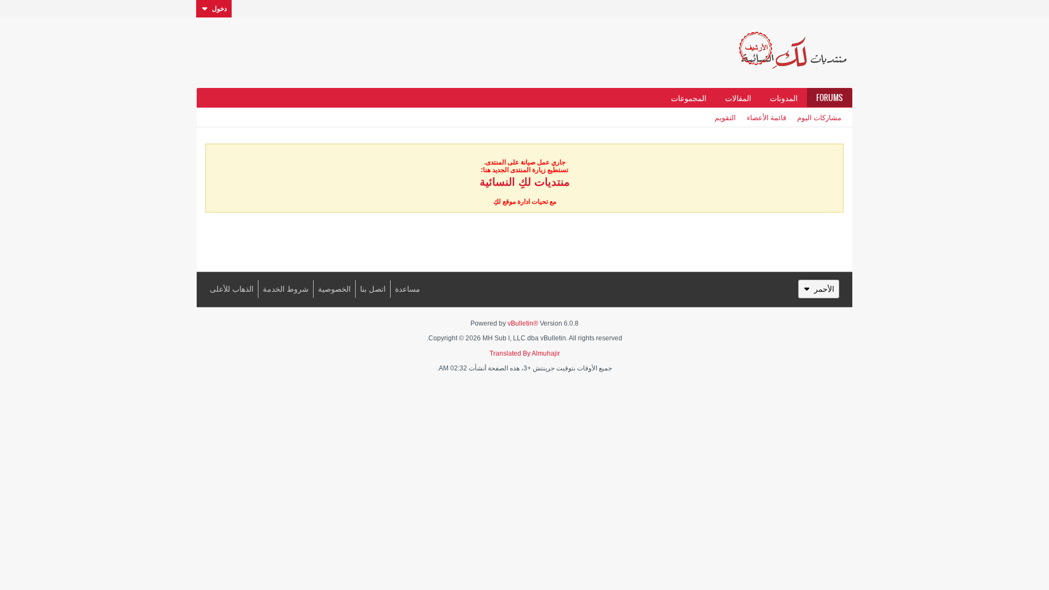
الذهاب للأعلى (232, 289)
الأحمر (824, 289)
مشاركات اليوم (819, 117)
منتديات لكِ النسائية (525, 182)
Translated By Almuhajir (525, 353)
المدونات (784, 98)
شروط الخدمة (286, 289)
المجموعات (688, 98)
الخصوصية (334, 289)
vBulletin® (523, 323)
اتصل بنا (373, 289)
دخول (219, 9)
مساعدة (407, 289)
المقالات (738, 98)
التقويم (725, 117)
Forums (829, 98)
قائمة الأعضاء (766, 117)
